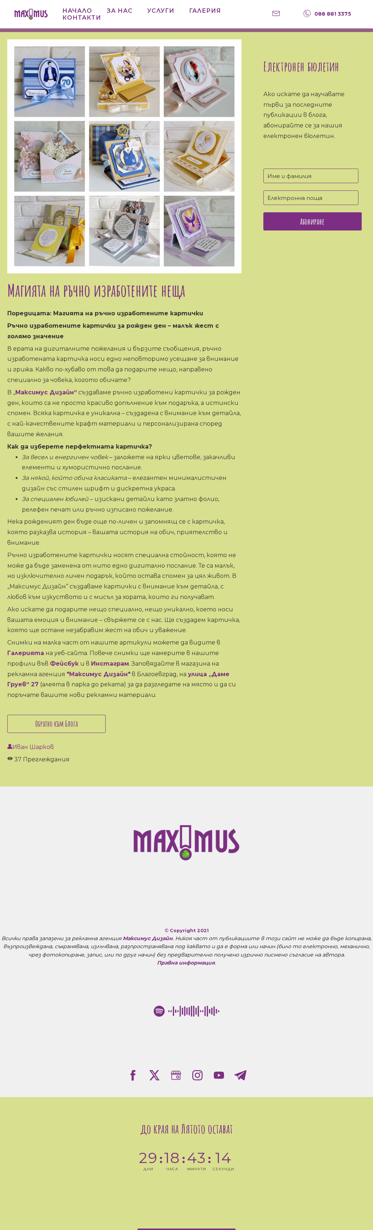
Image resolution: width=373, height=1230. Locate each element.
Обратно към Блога (56, 724)
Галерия (205, 10)
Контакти (81, 17)
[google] (176, 1075)
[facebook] (133, 1075)
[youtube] (219, 1075)
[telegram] (240, 1075)
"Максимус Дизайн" (98, 674)
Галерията (25, 653)
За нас (120, 10)
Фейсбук (64, 663)
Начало (77, 10)
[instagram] (197, 1075)
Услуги (160, 10)
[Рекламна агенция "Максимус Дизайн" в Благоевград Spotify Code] (186, 1011)
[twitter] (154, 1075)
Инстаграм (110, 663)
